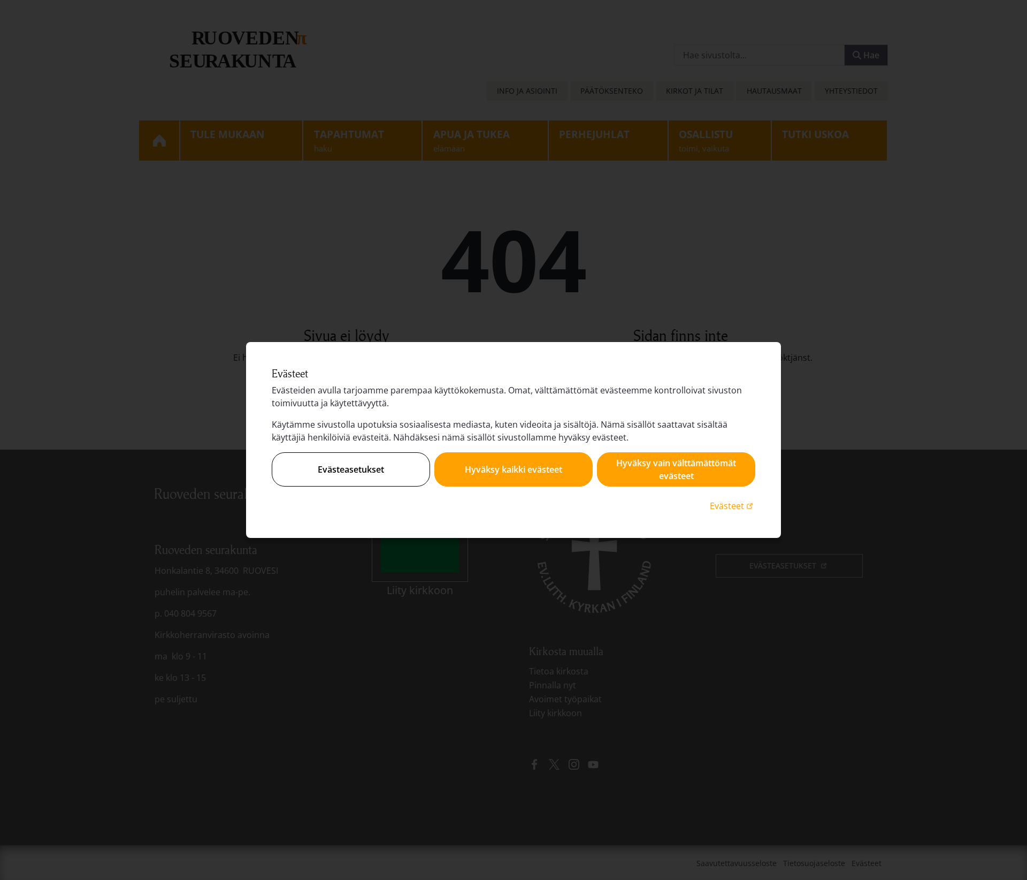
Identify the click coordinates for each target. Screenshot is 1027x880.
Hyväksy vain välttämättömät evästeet (676, 469)
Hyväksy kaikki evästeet (513, 469)
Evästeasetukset (351, 469)
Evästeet (732, 505)
